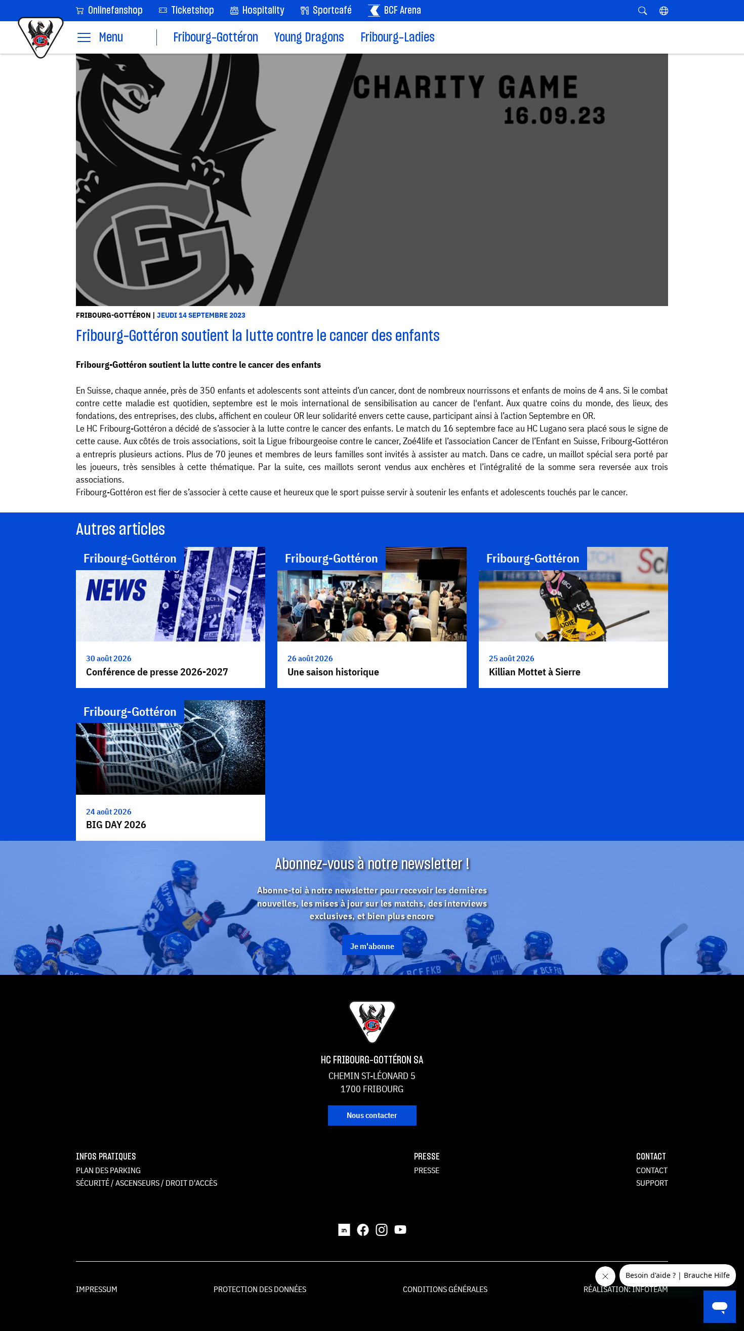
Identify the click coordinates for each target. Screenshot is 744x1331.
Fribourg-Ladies (397, 37)
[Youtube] (400, 1228)
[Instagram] (382, 1228)
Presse (426, 1170)
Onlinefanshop (114, 11)
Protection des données (260, 1289)
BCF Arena (401, 11)
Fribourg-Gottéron (215, 37)
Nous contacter (372, 1115)
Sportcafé (331, 11)
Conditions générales (445, 1289)
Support (652, 1183)
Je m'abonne (372, 946)
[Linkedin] (344, 1228)
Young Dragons (309, 37)
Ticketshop (191, 11)
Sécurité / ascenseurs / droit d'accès (146, 1183)
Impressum (96, 1289)
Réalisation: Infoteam (626, 1289)
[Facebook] (363, 1228)
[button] (663, 10)
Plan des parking (108, 1170)
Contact (652, 1170)
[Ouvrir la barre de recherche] (642, 10)
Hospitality (262, 11)
